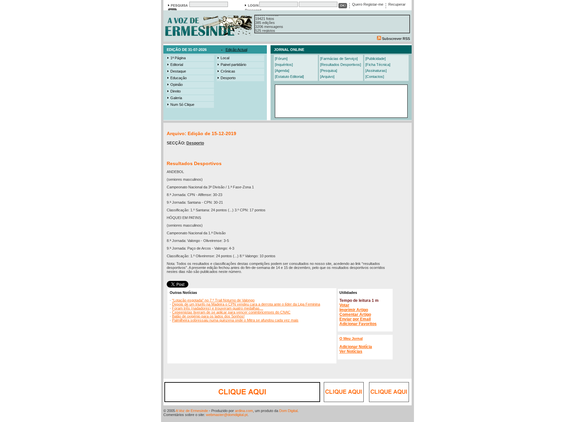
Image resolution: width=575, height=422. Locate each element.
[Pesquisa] (328, 71)
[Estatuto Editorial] (289, 77)
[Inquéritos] (284, 65)
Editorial (176, 65)
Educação (178, 78)
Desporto (228, 78)
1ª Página (178, 58)
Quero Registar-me (367, 4)
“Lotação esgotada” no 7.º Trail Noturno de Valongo (213, 300)
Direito (175, 91)
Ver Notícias (350, 351)
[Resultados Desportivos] (340, 65)
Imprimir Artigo (353, 310)
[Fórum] (281, 59)
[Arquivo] (327, 77)
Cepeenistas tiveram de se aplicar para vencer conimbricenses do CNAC (231, 312)
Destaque (178, 71)
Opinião (176, 85)
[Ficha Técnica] (377, 65)
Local (225, 58)
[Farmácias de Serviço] (339, 59)
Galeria (176, 98)
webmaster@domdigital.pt (227, 415)
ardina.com (244, 411)
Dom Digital (288, 411)
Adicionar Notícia (355, 346)
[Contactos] (374, 77)
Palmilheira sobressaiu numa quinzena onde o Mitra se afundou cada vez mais (235, 320)
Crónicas (228, 71)
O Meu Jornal (351, 338)
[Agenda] (282, 71)
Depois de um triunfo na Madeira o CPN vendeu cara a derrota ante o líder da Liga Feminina (246, 304)
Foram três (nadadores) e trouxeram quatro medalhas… (217, 308)
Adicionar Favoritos (358, 323)
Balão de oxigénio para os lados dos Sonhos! (208, 316)
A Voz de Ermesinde (192, 411)
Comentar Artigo (355, 314)
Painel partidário (233, 65)
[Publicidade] (375, 59)
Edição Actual (236, 50)
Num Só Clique (182, 104)
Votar (344, 305)
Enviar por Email (355, 319)
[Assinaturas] (376, 71)
